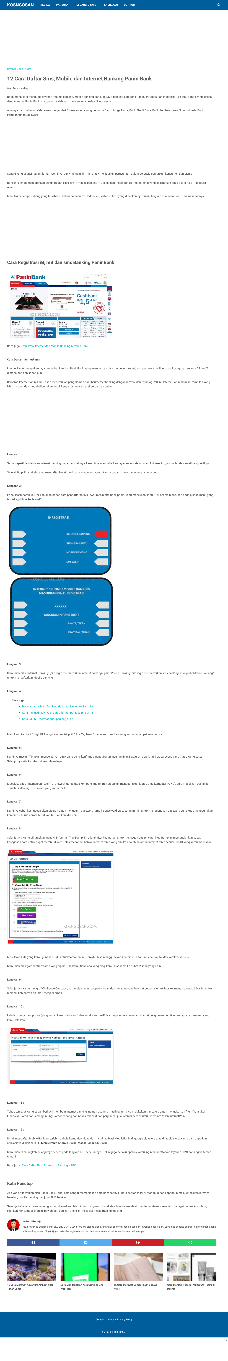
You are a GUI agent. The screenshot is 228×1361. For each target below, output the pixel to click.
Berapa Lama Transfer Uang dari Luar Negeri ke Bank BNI (58, 706)
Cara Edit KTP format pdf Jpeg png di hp (47, 719)
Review (45, 4)
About (110, 1319)
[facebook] (33, 1242)
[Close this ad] (226, 1340)
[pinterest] (138, 1242)
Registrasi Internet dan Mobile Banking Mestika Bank (55, 346)
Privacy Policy (124, 1319)
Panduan (62, 4)
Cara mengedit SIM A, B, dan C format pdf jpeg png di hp (57, 712)
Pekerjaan (110, 4)
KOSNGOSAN (20, 4)
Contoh (129, 4)
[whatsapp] (190, 1242)
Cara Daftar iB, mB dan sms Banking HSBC (49, 1165)
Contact (100, 1319)
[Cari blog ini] (219, 5)
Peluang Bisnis (85, 4)
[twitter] (85, 1242)
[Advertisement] (96, 40)
